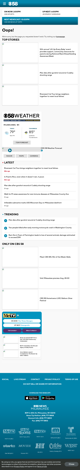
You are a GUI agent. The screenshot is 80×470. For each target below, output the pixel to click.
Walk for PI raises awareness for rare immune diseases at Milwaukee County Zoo (36, 194)
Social (5, 379)
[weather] (7, 133)
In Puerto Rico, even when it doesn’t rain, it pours (24, 177)
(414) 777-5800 (45, 418)
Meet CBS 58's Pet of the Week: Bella (55, 257)
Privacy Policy (52, 379)
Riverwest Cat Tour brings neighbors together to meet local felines (54, 95)
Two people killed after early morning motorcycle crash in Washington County (40, 228)
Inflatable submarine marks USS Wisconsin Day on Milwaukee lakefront (33, 203)
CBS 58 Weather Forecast (51, 148)
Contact (35, 379)
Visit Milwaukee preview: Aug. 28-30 (54, 278)
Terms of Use (71, 379)
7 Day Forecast (22, 143)
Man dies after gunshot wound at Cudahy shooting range (56, 74)
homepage (60, 36)
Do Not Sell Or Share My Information (42, 384)
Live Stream (20, 379)
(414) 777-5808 (47, 415)
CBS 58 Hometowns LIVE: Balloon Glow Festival (56, 299)
